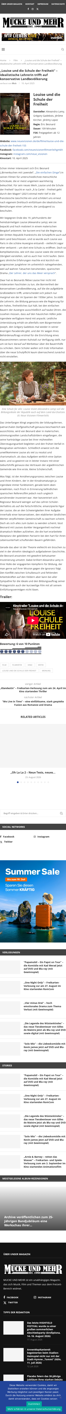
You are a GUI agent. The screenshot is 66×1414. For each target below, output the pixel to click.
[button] (3, 753)
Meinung (46, 670)
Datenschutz (58, 4)
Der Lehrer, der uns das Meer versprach (32, 273)
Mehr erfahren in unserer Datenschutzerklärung (34, 1409)
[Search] (62, 49)
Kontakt (29, 4)
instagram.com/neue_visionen (30, 154)
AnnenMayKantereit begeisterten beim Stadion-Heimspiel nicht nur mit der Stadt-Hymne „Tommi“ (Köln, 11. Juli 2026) (44, 1356)
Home (3, 60)
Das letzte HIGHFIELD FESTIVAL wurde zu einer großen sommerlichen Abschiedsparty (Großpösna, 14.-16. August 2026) (43, 1329)
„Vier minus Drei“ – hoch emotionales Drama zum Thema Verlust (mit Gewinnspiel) (42, 1006)
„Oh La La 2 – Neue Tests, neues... (33, 772)
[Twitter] (37, 8)
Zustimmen (34, 1404)
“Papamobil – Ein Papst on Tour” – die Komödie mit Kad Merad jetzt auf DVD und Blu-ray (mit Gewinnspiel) (43, 967)
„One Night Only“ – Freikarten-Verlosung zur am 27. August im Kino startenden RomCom (42, 986)
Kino (30, 665)
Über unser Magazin (11, 4)
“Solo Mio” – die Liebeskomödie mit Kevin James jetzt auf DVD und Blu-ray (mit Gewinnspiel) (44, 1047)
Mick (14, 83)
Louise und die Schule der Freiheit (19, 670)
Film (16, 60)
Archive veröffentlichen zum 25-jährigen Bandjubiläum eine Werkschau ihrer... (28, 1221)
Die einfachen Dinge (47, 172)
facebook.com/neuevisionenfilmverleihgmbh (38, 149)
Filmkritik (17, 665)
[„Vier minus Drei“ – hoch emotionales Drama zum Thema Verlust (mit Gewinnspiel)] (10, 1008)
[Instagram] (33, 8)
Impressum (42, 4)
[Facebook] (28, 8)
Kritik (41, 665)
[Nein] (60, 1398)
